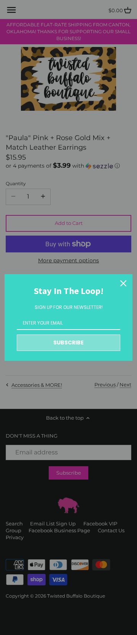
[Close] (123, 283)
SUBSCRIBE (68, 342)
